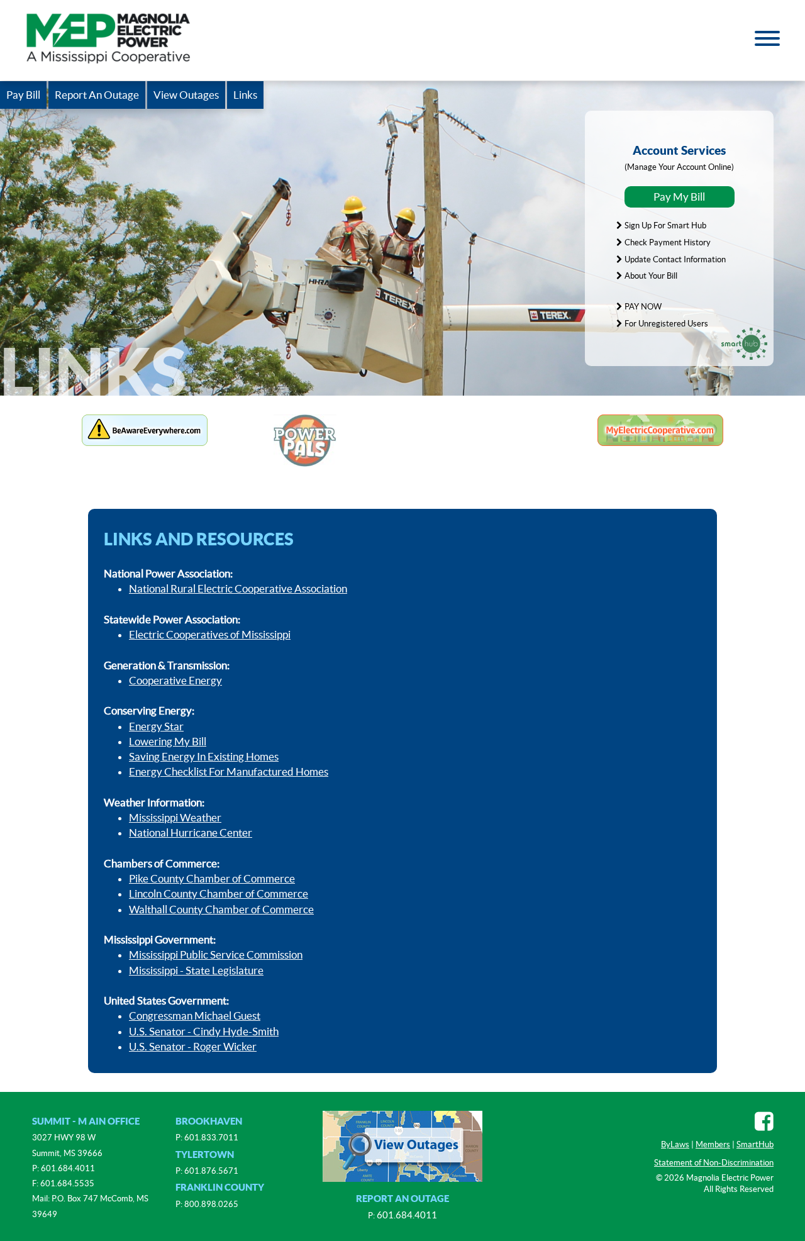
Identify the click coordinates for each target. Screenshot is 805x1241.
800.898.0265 (211, 1204)
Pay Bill (23, 95)
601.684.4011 (68, 1168)
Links (245, 95)
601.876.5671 (211, 1171)
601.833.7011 (211, 1137)
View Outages (186, 95)
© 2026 (671, 1178)
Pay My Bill (679, 197)
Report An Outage (97, 95)
